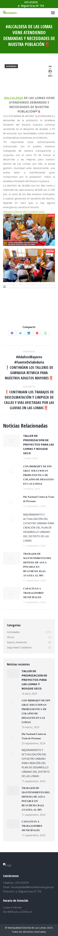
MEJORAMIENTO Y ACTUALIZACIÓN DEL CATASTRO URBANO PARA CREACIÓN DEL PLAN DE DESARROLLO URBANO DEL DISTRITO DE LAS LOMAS (38, 527)
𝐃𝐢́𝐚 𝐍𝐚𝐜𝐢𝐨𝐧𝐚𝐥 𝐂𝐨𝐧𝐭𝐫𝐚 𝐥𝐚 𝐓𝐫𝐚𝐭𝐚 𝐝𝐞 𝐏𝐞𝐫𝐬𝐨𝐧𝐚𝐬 (38, 499)
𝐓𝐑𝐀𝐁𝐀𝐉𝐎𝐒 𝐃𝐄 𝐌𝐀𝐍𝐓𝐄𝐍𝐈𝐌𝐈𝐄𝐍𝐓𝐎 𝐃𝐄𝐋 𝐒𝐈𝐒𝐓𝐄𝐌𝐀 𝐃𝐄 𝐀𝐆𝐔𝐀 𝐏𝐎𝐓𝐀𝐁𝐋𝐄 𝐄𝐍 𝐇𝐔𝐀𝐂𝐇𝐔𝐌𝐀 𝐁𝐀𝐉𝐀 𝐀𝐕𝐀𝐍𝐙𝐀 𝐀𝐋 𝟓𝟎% (37, 564)
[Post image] (11, 440)
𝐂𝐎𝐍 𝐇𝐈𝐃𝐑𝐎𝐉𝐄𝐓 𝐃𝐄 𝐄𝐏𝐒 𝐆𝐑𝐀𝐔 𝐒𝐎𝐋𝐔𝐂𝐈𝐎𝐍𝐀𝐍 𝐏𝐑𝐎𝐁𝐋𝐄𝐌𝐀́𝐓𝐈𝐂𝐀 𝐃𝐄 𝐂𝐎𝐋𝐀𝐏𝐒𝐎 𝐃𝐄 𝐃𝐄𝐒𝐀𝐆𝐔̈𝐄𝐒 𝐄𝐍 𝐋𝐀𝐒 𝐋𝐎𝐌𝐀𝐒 (38, 475)
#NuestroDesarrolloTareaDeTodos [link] (24, 211)
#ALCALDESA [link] (13, 98)
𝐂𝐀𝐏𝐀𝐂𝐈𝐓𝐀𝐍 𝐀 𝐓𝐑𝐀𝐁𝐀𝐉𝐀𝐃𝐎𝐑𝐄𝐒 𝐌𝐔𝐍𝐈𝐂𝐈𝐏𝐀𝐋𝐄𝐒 (33, 593)
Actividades (11, 66)
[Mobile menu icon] (53, 13)
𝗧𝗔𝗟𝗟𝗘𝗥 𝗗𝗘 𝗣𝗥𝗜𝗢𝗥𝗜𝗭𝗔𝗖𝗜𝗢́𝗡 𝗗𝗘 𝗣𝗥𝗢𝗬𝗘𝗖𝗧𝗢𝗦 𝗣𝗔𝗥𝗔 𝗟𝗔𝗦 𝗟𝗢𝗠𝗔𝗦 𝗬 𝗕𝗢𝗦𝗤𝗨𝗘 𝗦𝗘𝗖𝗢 (38, 444)
